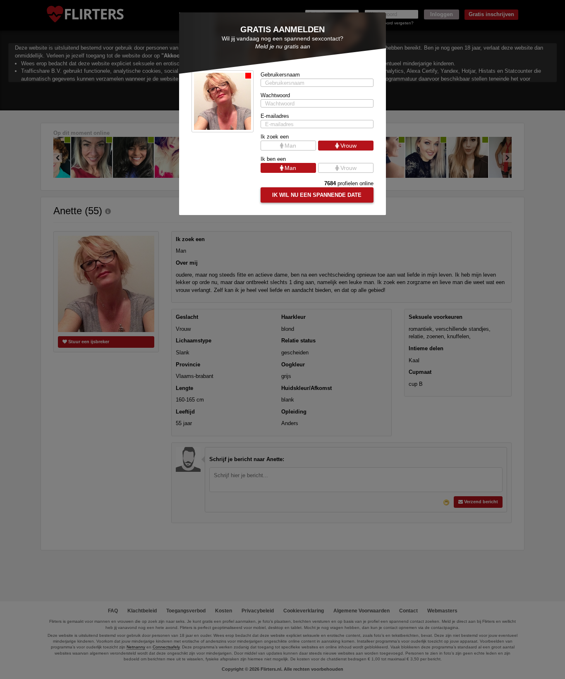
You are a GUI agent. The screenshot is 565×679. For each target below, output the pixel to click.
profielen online (348, 183)
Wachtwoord (275, 95)
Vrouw (348, 145)
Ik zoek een (275, 137)
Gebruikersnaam (280, 75)
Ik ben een (273, 159)
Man (290, 145)
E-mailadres (275, 116)
